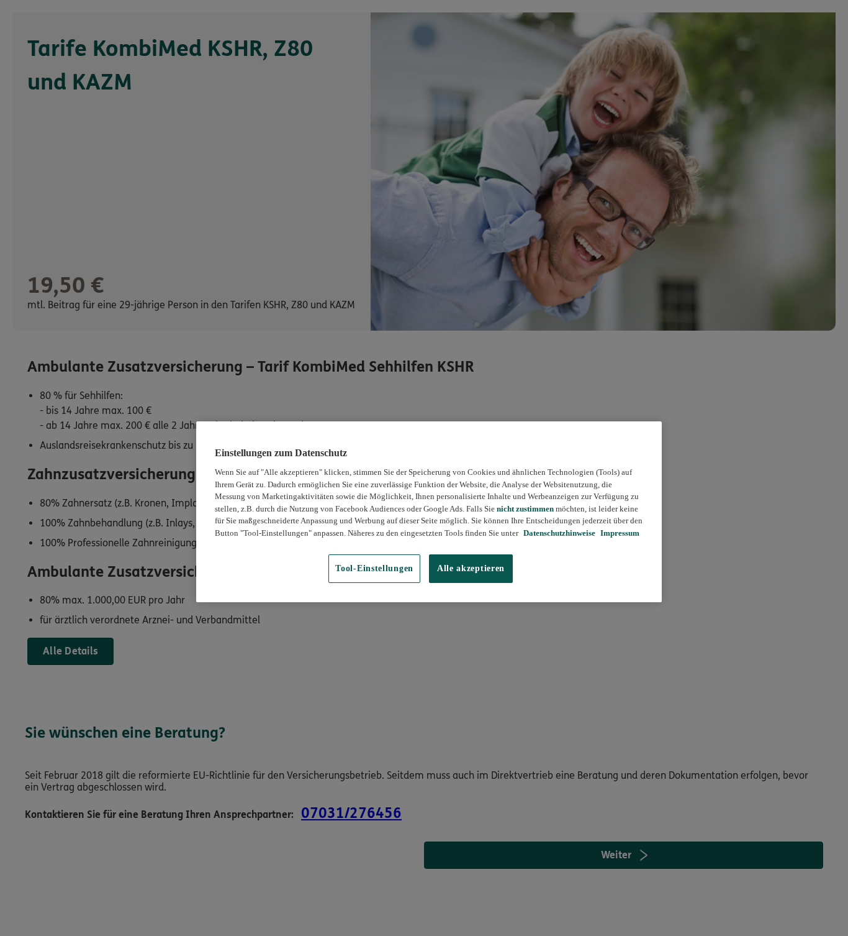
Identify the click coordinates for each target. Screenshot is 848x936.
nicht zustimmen (525, 508)
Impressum (618, 533)
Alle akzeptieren (471, 568)
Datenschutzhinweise (558, 533)
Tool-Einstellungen (374, 568)
